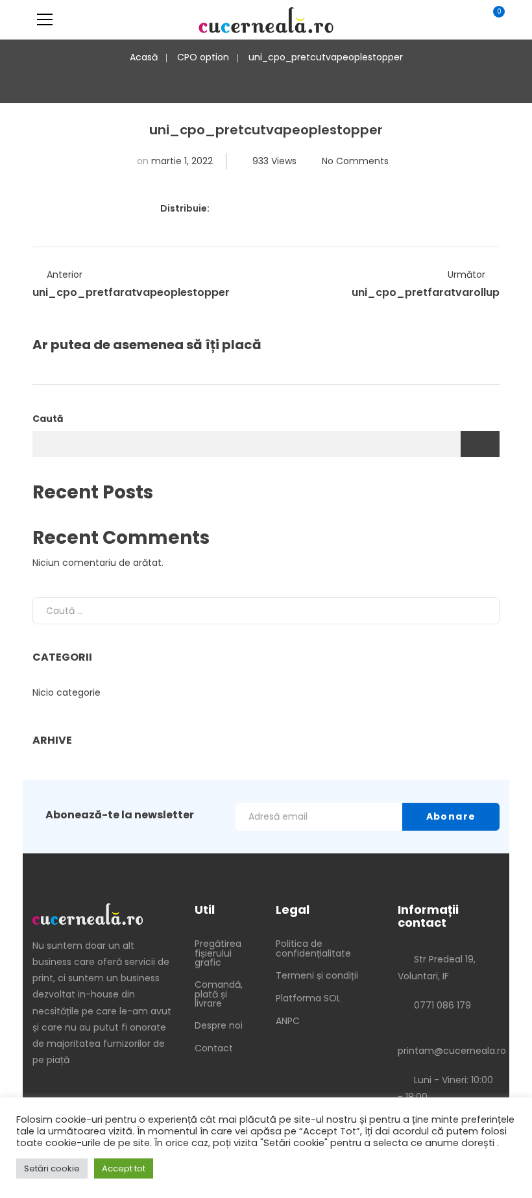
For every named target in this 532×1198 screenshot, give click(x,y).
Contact (214, 1048)
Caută (48, 418)
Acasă (144, 57)
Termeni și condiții (317, 975)
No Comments (355, 160)
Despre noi (219, 1025)
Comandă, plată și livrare (219, 994)
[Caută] (479, 611)
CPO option (203, 57)
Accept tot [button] (123, 1168)
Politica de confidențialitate (313, 948)
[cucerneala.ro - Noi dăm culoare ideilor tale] (266, 19)
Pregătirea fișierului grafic (218, 953)
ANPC (288, 1020)
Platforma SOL (308, 998)
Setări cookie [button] (52, 1168)
